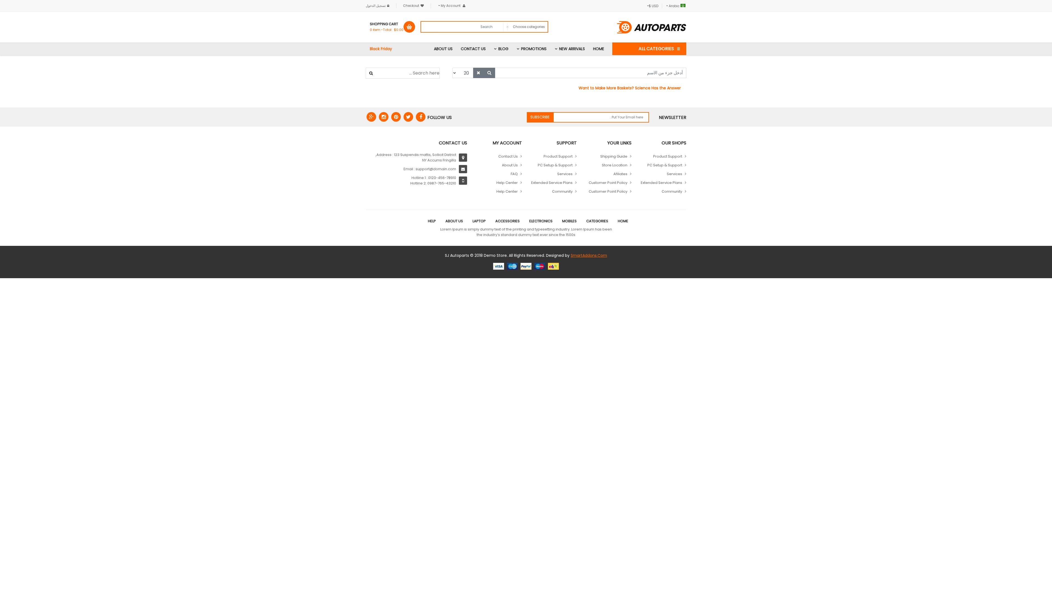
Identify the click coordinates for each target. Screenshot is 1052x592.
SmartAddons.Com (589, 255)
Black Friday (381, 49)
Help (432, 221)
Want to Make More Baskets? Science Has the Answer (630, 88)
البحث (371, 73)
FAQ (514, 174)
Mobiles (569, 221)
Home (598, 49)
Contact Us (473, 49)
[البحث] (489, 73)
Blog (503, 49)
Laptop (479, 221)
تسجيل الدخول (376, 5)
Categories (597, 221)
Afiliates (620, 174)
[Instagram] (383, 117)
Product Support (667, 156)
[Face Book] (420, 117)
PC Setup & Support (664, 165)
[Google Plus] (371, 117)
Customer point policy (608, 182)
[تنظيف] (478, 73)
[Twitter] (408, 117)
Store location (614, 165)
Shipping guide (613, 156)
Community (672, 191)
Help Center (507, 182)
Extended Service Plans (661, 182)
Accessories (507, 221)
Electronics (541, 221)
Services (674, 174)
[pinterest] (396, 117)
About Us (443, 49)
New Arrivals (572, 49)
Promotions (534, 49)
